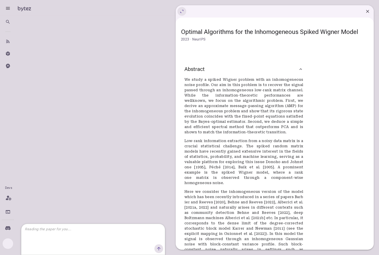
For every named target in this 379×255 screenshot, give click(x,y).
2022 (269, 202)
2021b (258, 218)
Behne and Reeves (246, 202)
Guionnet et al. (239, 234)
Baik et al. (250, 167)
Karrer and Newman (253, 228)
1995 (200, 167)
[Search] (8, 22)
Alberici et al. (290, 202)
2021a (191, 207)
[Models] (8, 53)
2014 (229, 167)
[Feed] (8, 41)
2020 (220, 202)
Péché (216, 167)
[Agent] (8, 66)
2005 (268, 167)
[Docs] (8, 212)
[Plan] (8, 198)
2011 (279, 228)
